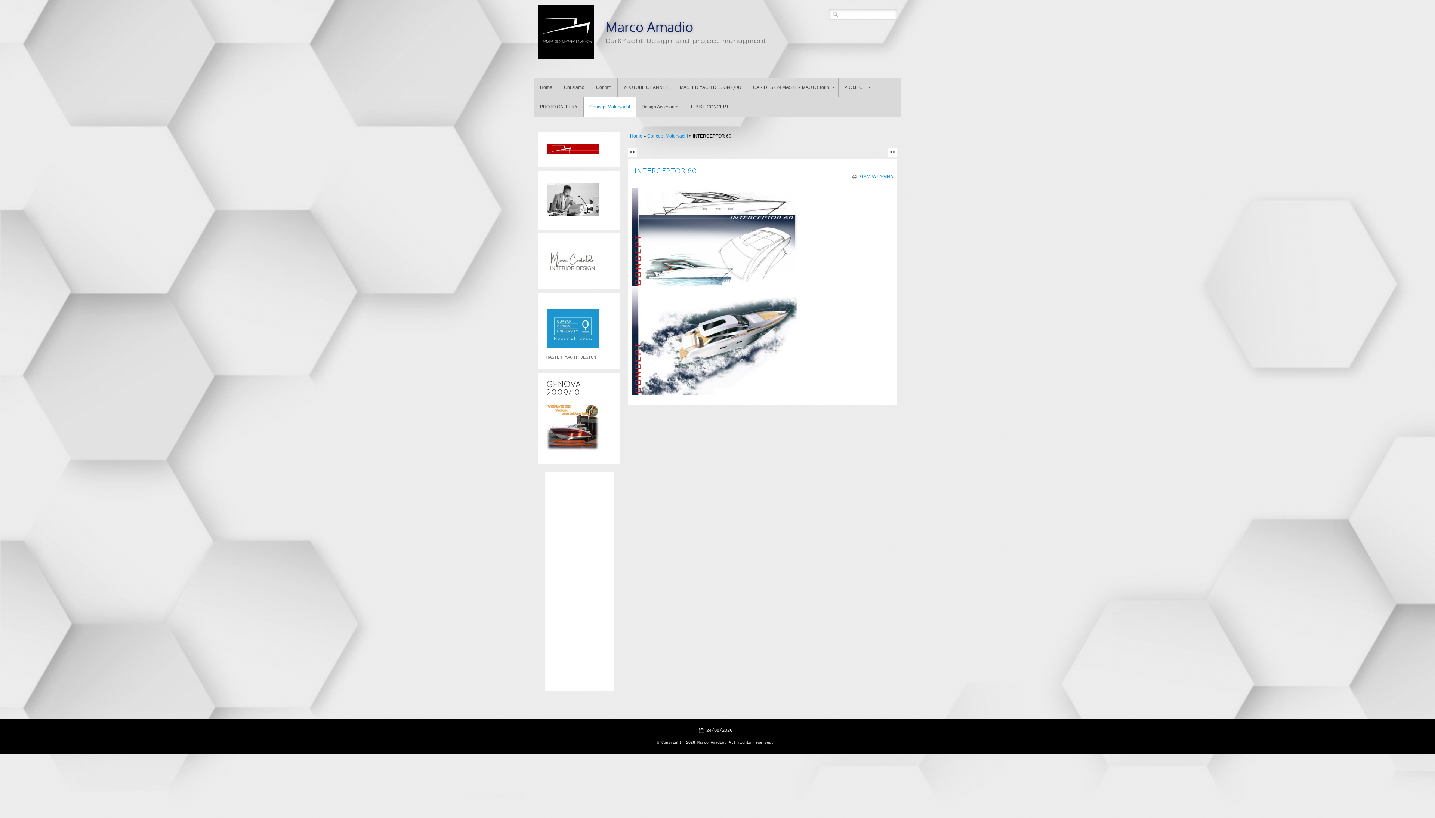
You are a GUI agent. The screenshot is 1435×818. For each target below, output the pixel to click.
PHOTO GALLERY (559, 107)
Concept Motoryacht (609, 107)
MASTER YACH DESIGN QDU (710, 87)
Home (546, 87)
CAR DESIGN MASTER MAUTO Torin (791, 87)
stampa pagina (875, 177)
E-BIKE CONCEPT (710, 107)
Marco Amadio (649, 26)
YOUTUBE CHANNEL (645, 87)
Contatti (604, 87)
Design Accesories (660, 107)
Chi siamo (574, 87)
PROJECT (854, 87)
